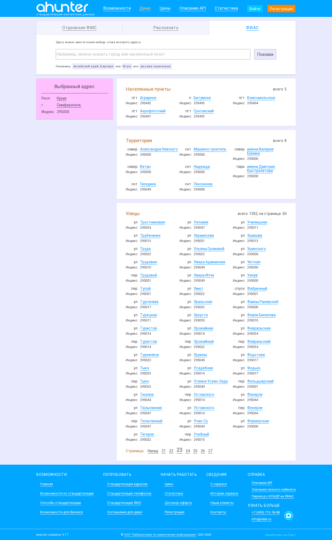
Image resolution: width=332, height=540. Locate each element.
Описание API (192, 8)
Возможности (117, 8)
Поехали (265, 54)
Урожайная (203, 328)
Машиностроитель (210, 149)
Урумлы (200, 355)
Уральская (203, 302)
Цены (165, 8)
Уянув (252, 275)
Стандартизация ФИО (124, 503)
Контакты (218, 512)
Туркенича (149, 355)
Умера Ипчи (204, 275)
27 (210, 451)
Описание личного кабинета (274, 489)
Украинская (204, 235)
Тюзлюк (147, 394)
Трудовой (148, 275)
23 (179, 450)
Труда (145, 249)
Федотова (256, 355)
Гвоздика (148, 184)
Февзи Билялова (261, 315)
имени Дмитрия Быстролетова (261, 168)
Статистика (226, 8)
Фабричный (257, 288)
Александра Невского (159, 149)
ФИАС (252, 27)
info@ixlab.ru (261, 519)
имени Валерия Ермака (260, 151)
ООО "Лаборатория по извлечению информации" (160, 534)
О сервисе (218, 484)
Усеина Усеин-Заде (211, 381)
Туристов (148, 328)
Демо (145, 8)
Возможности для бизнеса (61, 512)
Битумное (202, 98)
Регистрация (281, 9)
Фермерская (258, 421)
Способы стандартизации (60, 503)
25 (195, 451)
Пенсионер (203, 184)
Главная (46, 484)
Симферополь (69, 105)
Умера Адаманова (209, 262)
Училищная (257, 222)
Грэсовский (204, 111)
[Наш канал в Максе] (288, 515)
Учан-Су (201, 421)
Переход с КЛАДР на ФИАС (273, 496)
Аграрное (148, 98)
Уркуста (201, 315)
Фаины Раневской (262, 302)
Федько (253, 368)
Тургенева (149, 302)
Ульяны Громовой (209, 249)
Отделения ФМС (79, 27)
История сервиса (224, 493)
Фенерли (254, 394)
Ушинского (256, 249)
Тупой (145, 288)
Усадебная (203, 368)
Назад (153, 451)
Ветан (145, 166)
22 (171, 451)
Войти (255, 9)
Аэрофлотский (152, 111)
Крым (61, 98)
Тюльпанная (151, 408)
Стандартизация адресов (127, 484)
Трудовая (148, 262)
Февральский (259, 341)
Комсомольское (261, 98)
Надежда (202, 166)
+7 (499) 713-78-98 (266, 512)
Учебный (201, 434)
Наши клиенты (222, 503)
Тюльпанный (151, 421)
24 (188, 451)
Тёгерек (147, 434)
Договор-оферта (178, 503)
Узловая (201, 222)
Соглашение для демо (124, 512)
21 (164, 451)
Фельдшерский (260, 381)
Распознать (165, 27)
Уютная (253, 262)
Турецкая (148, 315)
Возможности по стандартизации (67, 493)
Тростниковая (152, 222)
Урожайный (204, 341)
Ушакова (254, 235)
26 (203, 451)
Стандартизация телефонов (129, 493)
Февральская (259, 328)
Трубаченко (150, 235)
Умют (198, 288)
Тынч (144, 368)
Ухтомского (204, 394)
